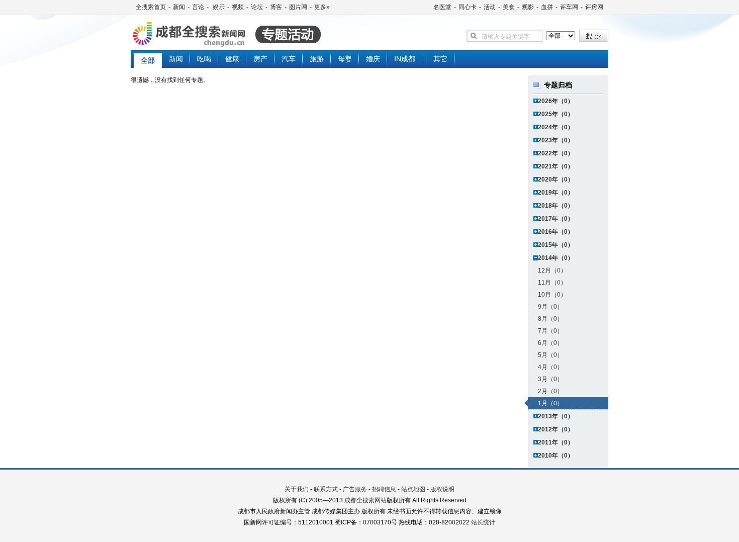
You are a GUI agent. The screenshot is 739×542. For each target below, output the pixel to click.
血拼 (547, 7)
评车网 (569, 7)
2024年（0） (556, 127)
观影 (528, 7)
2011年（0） (556, 442)
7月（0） (550, 330)
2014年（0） (556, 257)
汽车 (289, 59)
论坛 (257, 7)
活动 (490, 7)
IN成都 (404, 59)
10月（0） (552, 294)
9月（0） (550, 306)
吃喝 (204, 59)
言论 (198, 7)
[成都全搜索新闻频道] (241, 34)
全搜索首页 (151, 7)
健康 (232, 59)
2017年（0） (556, 218)
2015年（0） (556, 244)
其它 (440, 59)
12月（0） (552, 270)
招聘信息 (384, 489)
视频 (238, 7)
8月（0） (550, 318)
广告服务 (355, 489)
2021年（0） (556, 166)
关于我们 (297, 489)
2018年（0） (556, 205)
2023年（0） (556, 140)
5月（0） (550, 354)
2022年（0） (556, 153)
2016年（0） (556, 231)
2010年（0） (556, 455)
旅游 (317, 59)
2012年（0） (556, 429)
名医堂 (442, 7)
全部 (148, 60)
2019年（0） (556, 192)
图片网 (298, 7)
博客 (276, 7)
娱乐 (218, 7)
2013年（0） (556, 416)
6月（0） (550, 342)
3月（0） (550, 379)
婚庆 (373, 59)
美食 (509, 7)
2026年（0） (556, 101)
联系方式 (326, 489)
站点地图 (413, 489)
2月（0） (550, 391)
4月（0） (550, 367)
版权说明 (442, 489)
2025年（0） (556, 114)
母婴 (345, 59)
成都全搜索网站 (365, 500)
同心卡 (467, 7)
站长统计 (483, 522)
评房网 (594, 7)
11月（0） (552, 282)
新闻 (179, 7)
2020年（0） (556, 179)
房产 (260, 59)
